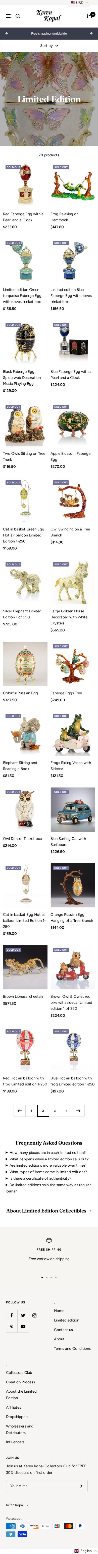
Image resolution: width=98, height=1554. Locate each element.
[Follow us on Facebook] (11, 1315)
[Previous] (19, 1111)
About (59, 1339)
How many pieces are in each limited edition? (48, 1152)
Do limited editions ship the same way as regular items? (48, 1188)
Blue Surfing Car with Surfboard (68, 841)
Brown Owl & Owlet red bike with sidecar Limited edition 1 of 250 (71, 1002)
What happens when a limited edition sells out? (49, 1159)
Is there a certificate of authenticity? (40, 1178)
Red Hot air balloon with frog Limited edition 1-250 (25, 1081)
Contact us (63, 1329)
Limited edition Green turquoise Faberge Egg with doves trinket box (22, 295)
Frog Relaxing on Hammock (64, 217)
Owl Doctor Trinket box (22, 838)
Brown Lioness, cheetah (23, 996)
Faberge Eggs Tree (66, 693)
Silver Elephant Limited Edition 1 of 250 (22, 614)
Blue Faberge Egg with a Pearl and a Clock (71, 374)
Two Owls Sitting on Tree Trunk (24, 456)
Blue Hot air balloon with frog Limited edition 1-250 (73, 1081)
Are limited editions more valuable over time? (48, 1165)
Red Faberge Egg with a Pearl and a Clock (23, 217)
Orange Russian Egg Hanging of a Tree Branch (72, 917)
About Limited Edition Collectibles (46, 1210)
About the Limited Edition (21, 1394)
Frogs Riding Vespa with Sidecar (71, 765)
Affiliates (13, 1407)
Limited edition (66, 1320)
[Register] (80, 1486)
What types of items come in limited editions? (48, 1172)
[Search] (18, 16)
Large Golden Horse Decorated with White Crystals (69, 617)
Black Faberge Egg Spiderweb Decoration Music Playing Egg (22, 377)
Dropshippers (17, 1416)
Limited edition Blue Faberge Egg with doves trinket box (71, 295)
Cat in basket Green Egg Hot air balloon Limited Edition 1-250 (23, 535)
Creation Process (20, 1382)
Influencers (15, 1442)
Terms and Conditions (72, 1348)
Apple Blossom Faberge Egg (70, 456)
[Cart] (89, 16)
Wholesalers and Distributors (19, 1429)
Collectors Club (19, 1372)
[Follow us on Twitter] (23, 1315)
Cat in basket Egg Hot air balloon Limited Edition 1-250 (24, 920)
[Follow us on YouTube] (23, 1326)
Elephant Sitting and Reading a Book (20, 765)
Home (59, 1310)
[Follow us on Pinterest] (11, 1326)
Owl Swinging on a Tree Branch (70, 532)
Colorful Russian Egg (20, 693)
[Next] (78, 1111)
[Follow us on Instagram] (34, 1315)
